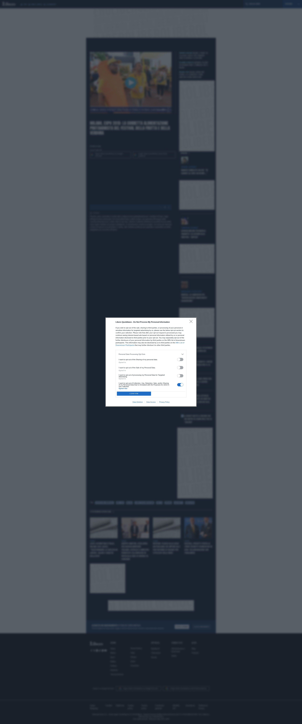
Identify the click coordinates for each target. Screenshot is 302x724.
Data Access (151, 402)
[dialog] (151, 362)
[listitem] (151, 354)
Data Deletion (138, 402)
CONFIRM (134, 393)
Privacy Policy (164, 402)
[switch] (180, 359)
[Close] (192, 322)
